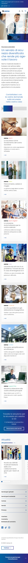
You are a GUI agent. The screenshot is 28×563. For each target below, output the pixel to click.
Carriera (4, 516)
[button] (1, 481)
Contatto (4, 519)
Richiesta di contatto (8, 522)
